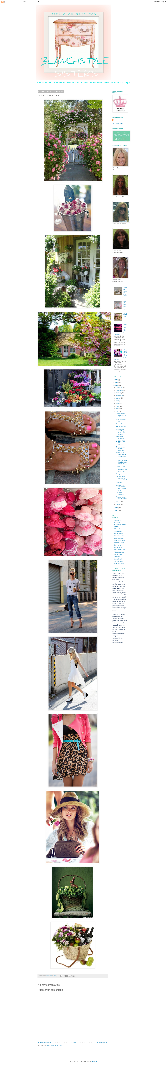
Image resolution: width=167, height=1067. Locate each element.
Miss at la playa (119, 552)
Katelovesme (118, 531)
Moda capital (118, 554)
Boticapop (117, 522)
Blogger (94, 1061)
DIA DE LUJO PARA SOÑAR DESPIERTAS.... (121, 455)
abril (117, 409)
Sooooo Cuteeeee (121, 424)
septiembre (119, 395)
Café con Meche (119, 538)
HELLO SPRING (121, 426)
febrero (118, 502)
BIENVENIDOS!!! (125, 316)
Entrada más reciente (44, 1042)
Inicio (74, 1042)
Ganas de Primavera (120, 493)
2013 (116, 385)
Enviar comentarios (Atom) (54, 1045)
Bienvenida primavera (120, 437)
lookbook (117, 556)
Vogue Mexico (118, 547)
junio (118, 403)
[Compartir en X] (69, 976)
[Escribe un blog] (67, 976)
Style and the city (119, 550)
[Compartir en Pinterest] (73, 976)
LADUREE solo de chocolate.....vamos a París (121, 469)
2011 (116, 510)
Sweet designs (118, 561)
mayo (118, 406)
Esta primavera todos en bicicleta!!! (120, 448)
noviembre (119, 390)
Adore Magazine (119, 563)
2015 (116, 380)
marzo (118, 411)
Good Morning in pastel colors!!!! (125, 305)
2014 (116, 382)
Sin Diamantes (118, 545)
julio (117, 401)
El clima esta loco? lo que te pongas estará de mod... (121, 431)
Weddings (119, 482)
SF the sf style (118, 529)
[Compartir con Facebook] (71, 976)
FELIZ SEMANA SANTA (121, 420)
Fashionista (117, 520)
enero (118, 504)
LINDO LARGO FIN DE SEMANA (120, 442)
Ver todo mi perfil (117, 123)
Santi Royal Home (119, 540)
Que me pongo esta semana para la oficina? (121, 478)
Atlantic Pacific (118, 533)
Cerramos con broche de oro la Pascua (121, 415)
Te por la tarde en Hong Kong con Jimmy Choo (121, 462)
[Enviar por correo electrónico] (65, 976)
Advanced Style (119, 543)
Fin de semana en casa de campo (121, 497)
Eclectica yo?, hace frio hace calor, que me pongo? (121, 487)
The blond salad (119, 536)
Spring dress (120, 474)
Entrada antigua (102, 1042)
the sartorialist (118, 559)
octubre (118, 393)
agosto (118, 398)
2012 (116, 508)
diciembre (119, 387)
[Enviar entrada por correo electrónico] (61, 975)
